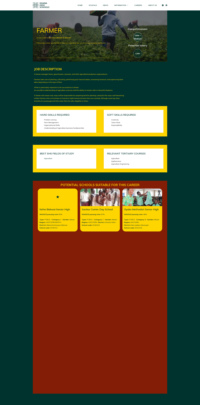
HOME (80, 5)
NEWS (105, 5)
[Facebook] (166, 5)
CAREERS (138, 5)
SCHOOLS (93, 5)
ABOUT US (152, 5)
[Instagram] (163, 5)
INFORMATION (120, 5)
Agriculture (48, 158)
